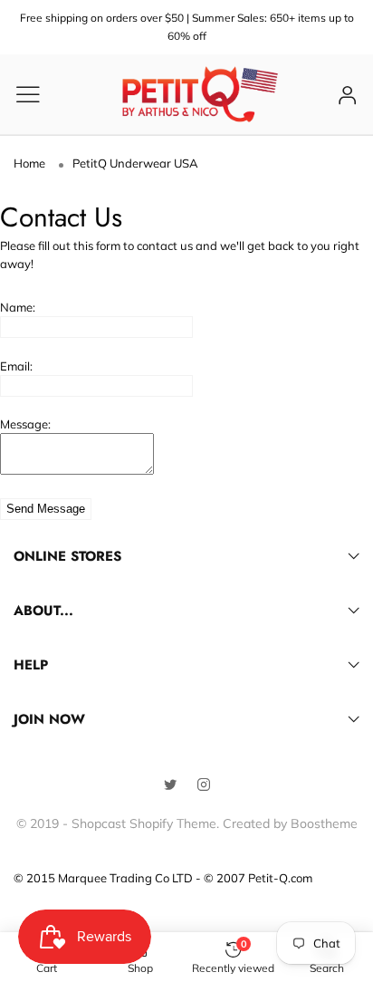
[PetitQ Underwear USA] (200, 94)
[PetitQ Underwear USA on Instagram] (204, 785)
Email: (16, 366)
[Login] (347, 94)
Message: (25, 424)
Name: (17, 307)
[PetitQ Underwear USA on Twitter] (170, 785)
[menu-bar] (39, 94)
